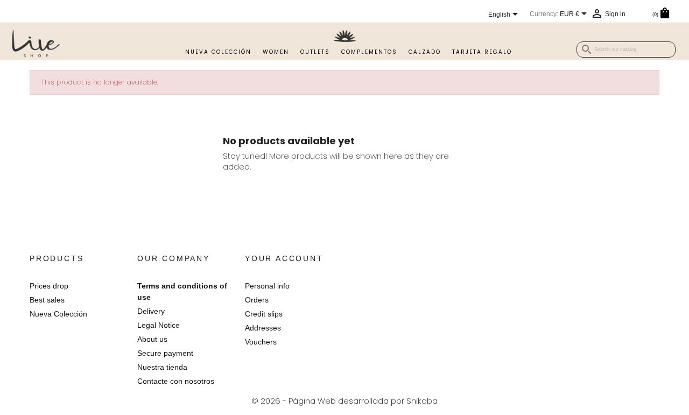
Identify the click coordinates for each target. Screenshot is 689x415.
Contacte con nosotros (175, 381)
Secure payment (165, 353)
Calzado (425, 52)
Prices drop (49, 286)
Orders (257, 300)
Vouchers (261, 341)
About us (152, 339)
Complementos (369, 52)
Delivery (151, 311)
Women (276, 52)
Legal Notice (158, 325)
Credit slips (264, 314)
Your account (284, 258)
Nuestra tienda (162, 367)
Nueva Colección (218, 52)
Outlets (315, 52)
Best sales (47, 300)
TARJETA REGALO (482, 52)
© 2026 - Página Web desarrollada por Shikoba (344, 400)
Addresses (263, 327)
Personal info (267, 286)
